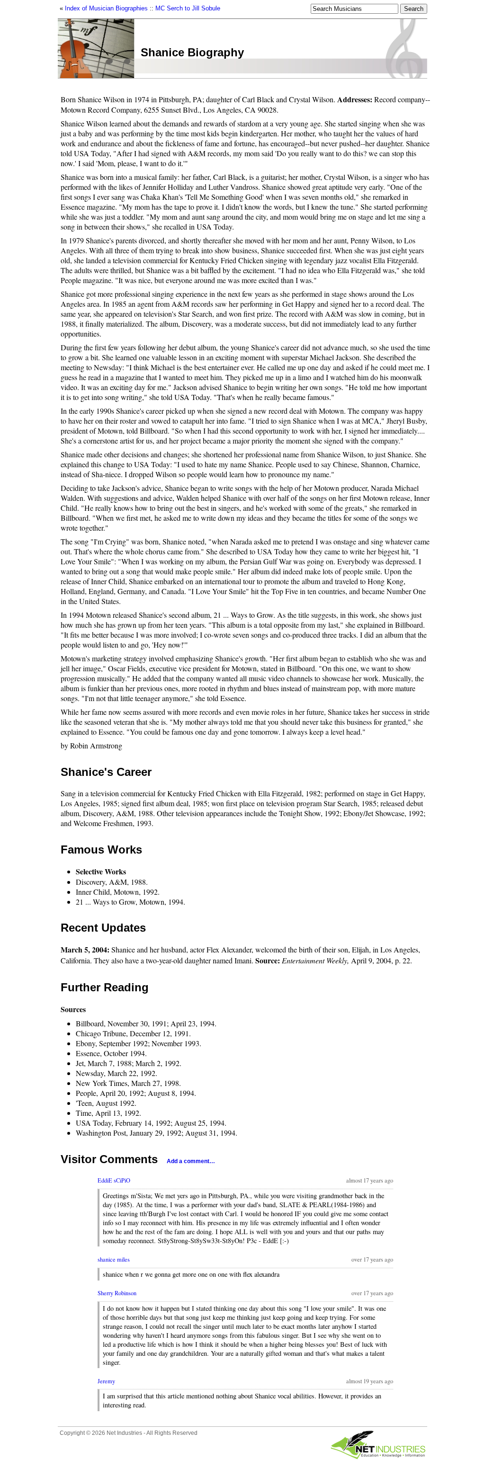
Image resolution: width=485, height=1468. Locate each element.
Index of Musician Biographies (106, 8)
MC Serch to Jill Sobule (187, 8)
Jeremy (106, 1381)
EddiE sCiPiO (114, 1180)
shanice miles (114, 1259)
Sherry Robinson (117, 1293)
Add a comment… (191, 1161)
